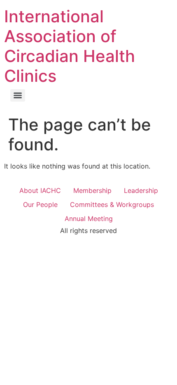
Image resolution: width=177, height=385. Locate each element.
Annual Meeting (89, 218)
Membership (92, 190)
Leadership (141, 190)
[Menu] (17, 95)
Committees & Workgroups (112, 204)
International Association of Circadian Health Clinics (69, 46)
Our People (40, 204)
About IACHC (40, 190)
